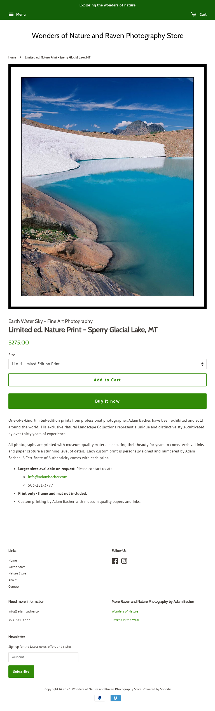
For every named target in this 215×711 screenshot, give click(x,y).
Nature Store (17, 573)
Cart (202, 14)
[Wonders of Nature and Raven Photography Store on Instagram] (124, 562)
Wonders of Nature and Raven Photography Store (107, 35)
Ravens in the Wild (125, 620)
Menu (20, 14)
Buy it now (107, 401)
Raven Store (16, 567)
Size (11, 354)
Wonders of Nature (125, 611)
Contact (13, 586)
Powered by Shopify (157, 689)
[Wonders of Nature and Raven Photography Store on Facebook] (115, 562)
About (12, 580)
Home (12, 57)
